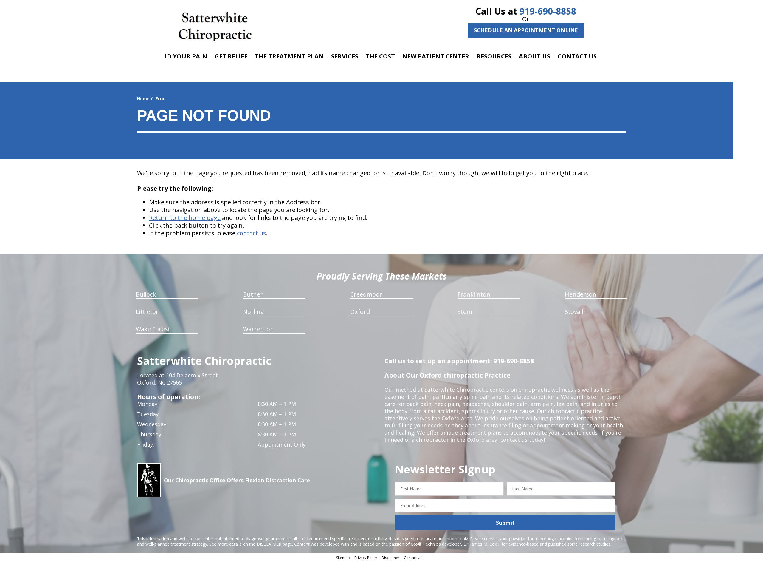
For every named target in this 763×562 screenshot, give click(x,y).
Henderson (580, 294)
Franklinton (474, 294)
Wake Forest (153, 329)
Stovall (574, 312)
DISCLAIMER (269, 544)
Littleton (148, 312)
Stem (465, 312)
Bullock (146, 294)
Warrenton (258, 329)
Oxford (360, 312)
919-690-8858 (547, 11)
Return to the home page (185, 218)
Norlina (253, 312)
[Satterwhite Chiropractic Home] (215, 25)
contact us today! (522, 439)
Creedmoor (366, 294)
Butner (253, 294)
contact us (251, 233)
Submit (505, 522)
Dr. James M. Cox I (481, 544)
